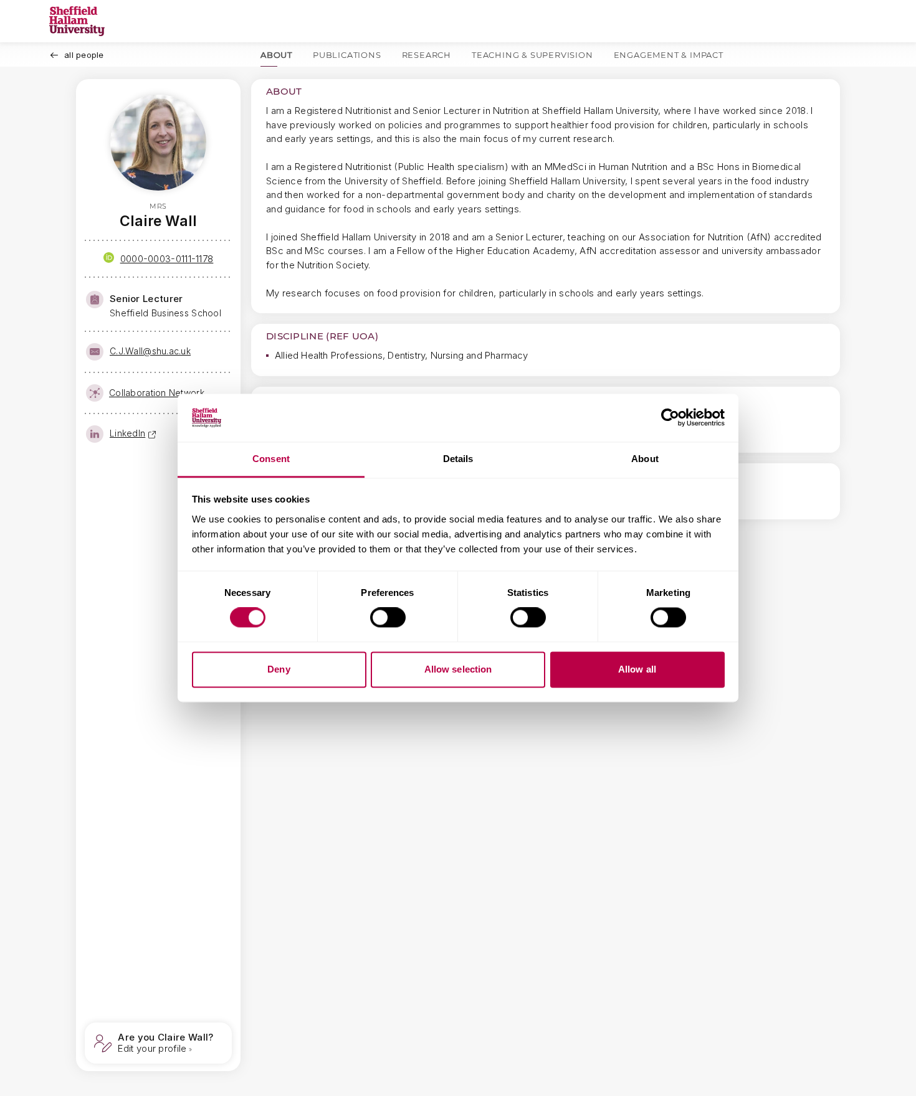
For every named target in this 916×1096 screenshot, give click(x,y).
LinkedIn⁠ (127, 433)
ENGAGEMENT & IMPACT (668, 55)
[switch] (388, 618)
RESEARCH (426, 55)
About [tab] (645, 458)
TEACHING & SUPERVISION (532, 55)
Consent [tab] (271, 458)
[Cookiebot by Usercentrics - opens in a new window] (670, 418)
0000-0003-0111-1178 (167, 259)
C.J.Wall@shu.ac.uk (150, 351)
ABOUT (276, 55)
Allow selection (458, 669)
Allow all (637, 669)
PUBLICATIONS (347, 55)
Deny (278, 669)
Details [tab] (458, 458)
